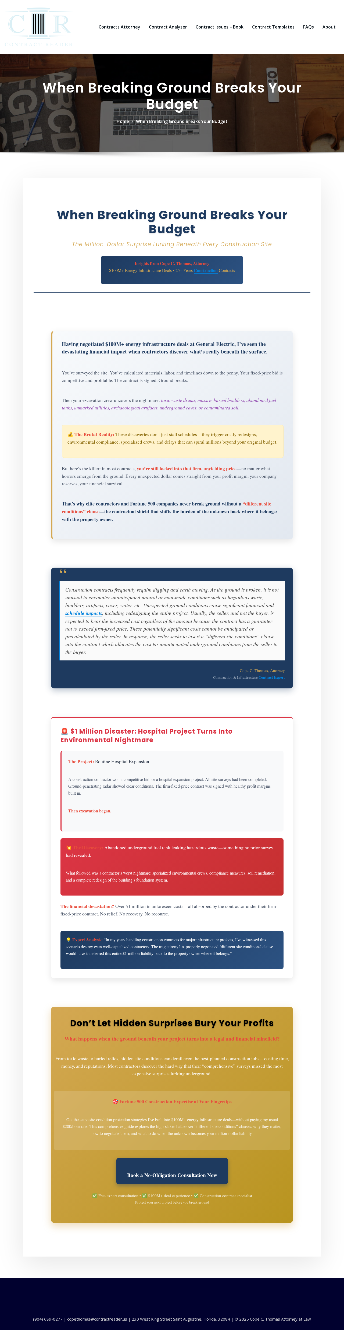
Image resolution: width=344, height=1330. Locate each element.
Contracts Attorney (119, 27)
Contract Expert (272, 677)
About (329, 27)
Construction (206, 270)
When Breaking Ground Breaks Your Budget (182, 121)
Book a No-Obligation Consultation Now (172, 1175)
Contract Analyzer (168, 27)
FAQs (308, 27)
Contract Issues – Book (219, 27)
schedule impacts (83, 613)
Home (123, 121)
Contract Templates (273, 27)
